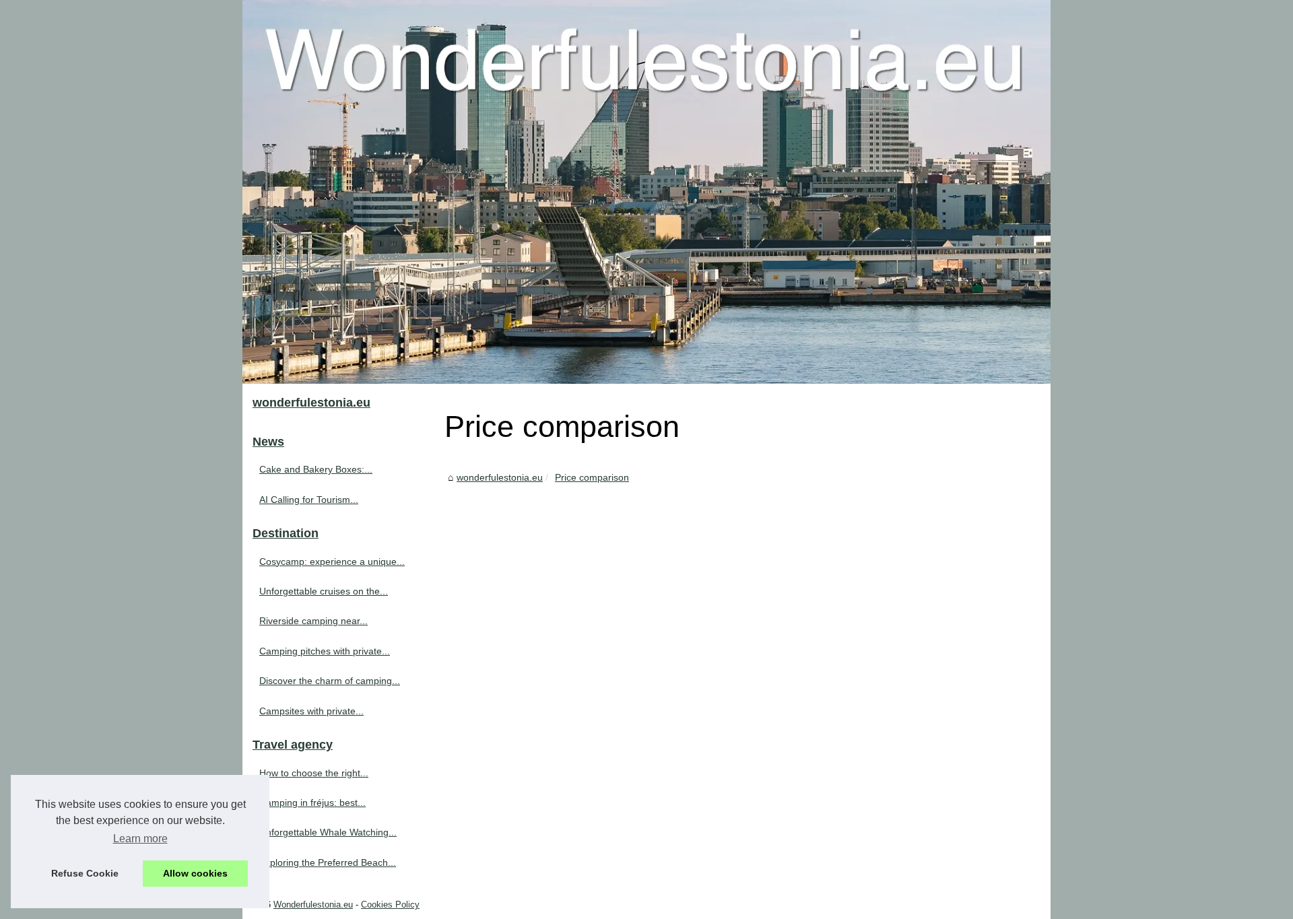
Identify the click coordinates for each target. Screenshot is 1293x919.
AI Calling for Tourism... (308, 499)
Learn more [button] (140, 838)
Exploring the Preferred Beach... (327, 862)
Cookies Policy (390, 904)
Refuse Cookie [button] (85, 873)
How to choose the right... (313, 773)
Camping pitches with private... (324, 651)
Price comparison (592, 477)
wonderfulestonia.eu (500, 477)
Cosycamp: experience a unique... (332, 561)
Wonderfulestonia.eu (313, 904)
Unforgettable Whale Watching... (328, 832)
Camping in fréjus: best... (312, 802)
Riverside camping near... (313, 620)
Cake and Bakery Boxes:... (315, 469)
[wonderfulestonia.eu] (646, 192)
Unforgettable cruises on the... (323, 591)
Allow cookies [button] (195, 873)
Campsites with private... (311, 711)
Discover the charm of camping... (329, 680)
